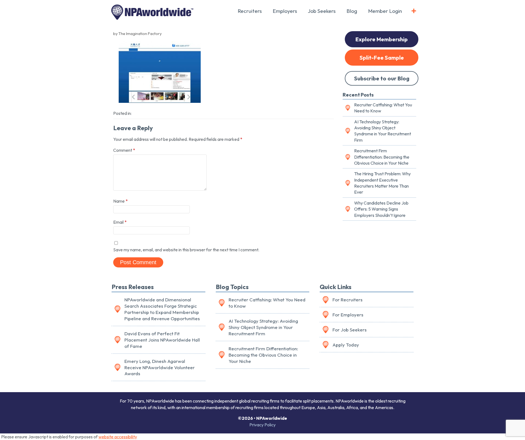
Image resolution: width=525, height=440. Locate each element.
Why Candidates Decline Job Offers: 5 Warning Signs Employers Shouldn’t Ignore (381, 209)
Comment (124, 150)
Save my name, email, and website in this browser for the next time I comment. (186, 249)
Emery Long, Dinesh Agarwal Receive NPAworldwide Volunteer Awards (159, 367)
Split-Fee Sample (382, 57)
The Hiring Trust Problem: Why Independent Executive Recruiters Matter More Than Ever (382, 183)
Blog (351, 11)
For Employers (347, 314)
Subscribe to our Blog (381, 78)
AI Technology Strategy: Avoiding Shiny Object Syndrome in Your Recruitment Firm (382, 131)
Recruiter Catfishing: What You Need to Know (383, 107)
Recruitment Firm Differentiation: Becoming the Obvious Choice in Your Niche (381, 157)
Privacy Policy (262, 424)
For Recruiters (347, 299)
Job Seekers (322, 11)
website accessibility (117, 436)
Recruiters (250, 11)
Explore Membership (381, 39)
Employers (285, 11)
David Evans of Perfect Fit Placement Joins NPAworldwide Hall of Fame (162, 340)
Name (120, 201)
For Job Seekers (349, 330)
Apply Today (345, 345)
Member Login (385, 11)
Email (120, 222)
